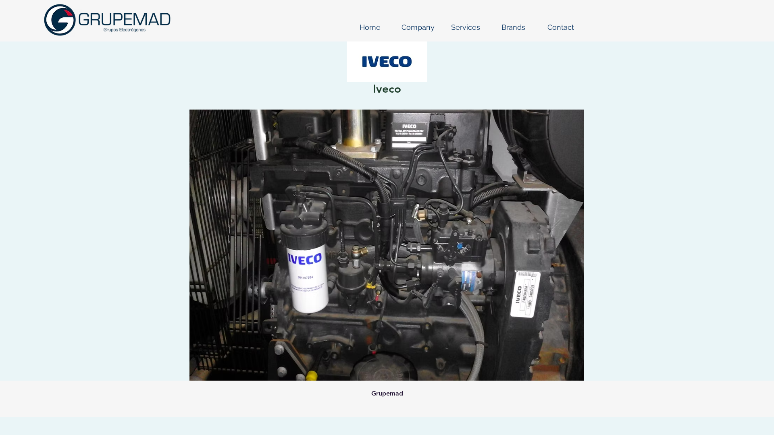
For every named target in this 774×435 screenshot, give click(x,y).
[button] (418, 27)
